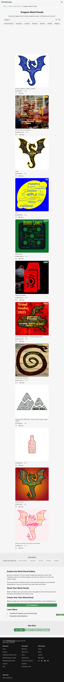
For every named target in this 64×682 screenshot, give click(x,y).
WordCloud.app (6, 2)
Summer (27, 23)
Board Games (18, 254)
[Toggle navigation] (61, 2)
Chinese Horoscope (20, 295)
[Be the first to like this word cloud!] (16, 93)
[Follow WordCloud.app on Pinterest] (48, 661)
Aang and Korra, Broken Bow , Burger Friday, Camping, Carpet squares (31, 420)
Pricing (25, 649)
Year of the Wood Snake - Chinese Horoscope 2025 (28, 336)
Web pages (45, 630)
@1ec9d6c (19, 423)
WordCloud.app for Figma (9, 657)
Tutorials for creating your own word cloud (23, 613)
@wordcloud (20, 256)
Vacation (42, 23)
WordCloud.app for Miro (9, 660)
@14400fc (19, 173)
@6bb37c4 (19, 545)
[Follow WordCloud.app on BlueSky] (45, 661)
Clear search (32, 557)
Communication (8, 23)
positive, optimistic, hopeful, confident (25, 88)
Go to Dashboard (32, 605)
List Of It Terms (19, 502)
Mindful (50, 23)
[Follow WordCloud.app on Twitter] (42, 661)
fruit (16, 212)
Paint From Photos (7, 677)
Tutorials (5, 663)
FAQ (4, 666)
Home (5, 6)
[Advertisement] (32, 40)
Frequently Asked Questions (18, 616)
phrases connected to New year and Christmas (27, 543)
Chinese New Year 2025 (21, 378)
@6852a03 (19, 215)
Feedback (24, 663)
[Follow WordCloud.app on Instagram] (39, 661)
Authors (35, 630)
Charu (16, 171)
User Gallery (19, 630)
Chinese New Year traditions (22, 130)
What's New (25, 652)
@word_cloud (20, 132)
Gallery (40, 649)
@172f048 (19, 504)
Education (19, 23)
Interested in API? (26, 666)
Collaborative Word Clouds (9, 654)
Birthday (34, 23)
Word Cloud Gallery (15, 6)
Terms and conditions (27, 660)
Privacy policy (25, 657)
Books (28, 630)
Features (5, 652)
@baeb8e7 (19, 91)
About (23, 654)
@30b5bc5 (19, 463)
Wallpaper (57, 23)
